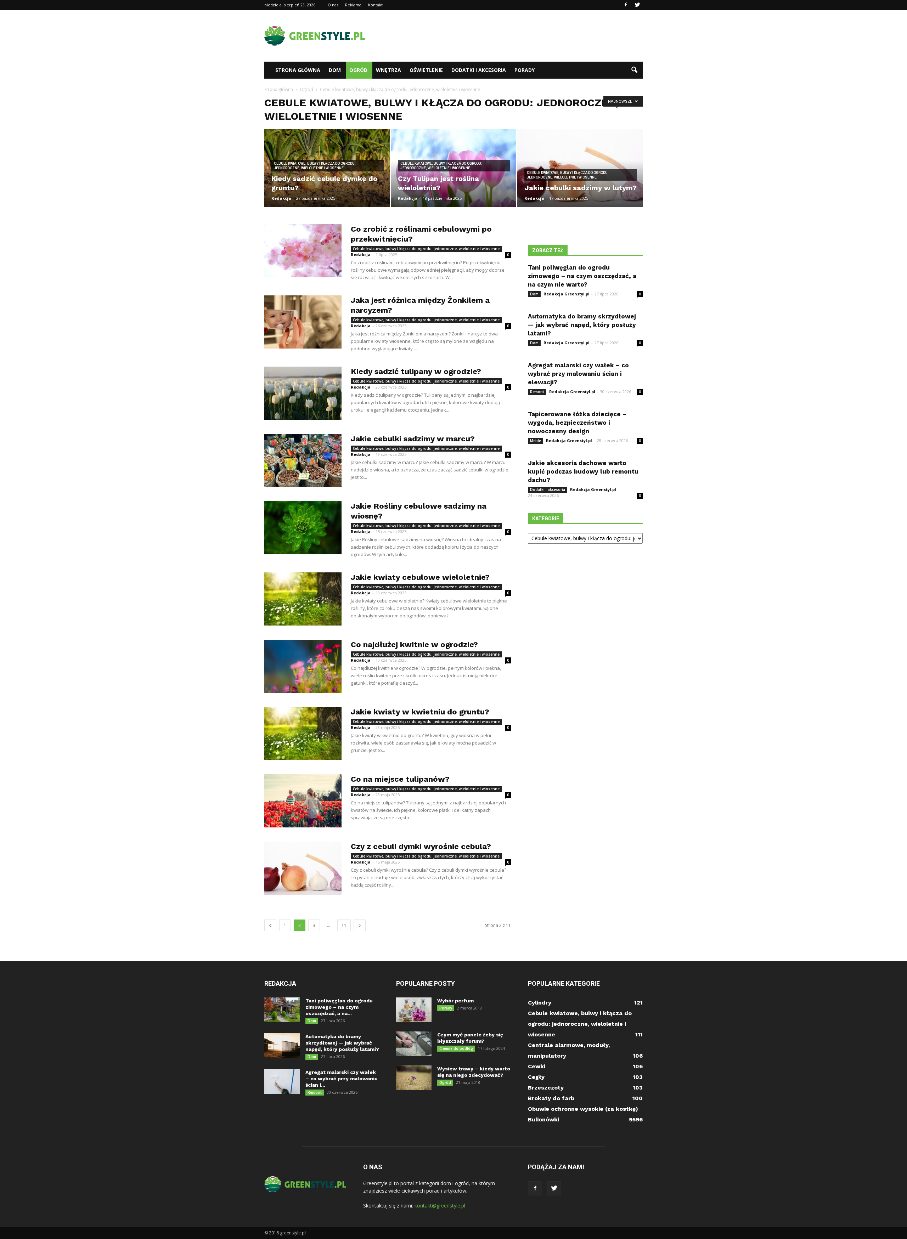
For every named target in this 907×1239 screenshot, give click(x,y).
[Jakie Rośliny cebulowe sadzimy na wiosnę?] (303, 527)
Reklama (353, 4)
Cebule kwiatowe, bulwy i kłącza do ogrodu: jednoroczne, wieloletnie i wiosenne (315, 166)
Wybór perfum (455, 1000)
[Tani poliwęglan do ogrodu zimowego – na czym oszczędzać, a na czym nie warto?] (282, 1009)
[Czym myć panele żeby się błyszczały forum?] (414, 1043)
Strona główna (297, 70)
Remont (537, 391)
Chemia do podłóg (456, 1048)
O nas (333, 4)
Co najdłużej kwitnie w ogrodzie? (414, 644)
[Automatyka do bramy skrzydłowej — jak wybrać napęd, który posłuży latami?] (282, 1045)
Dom (335, 70)
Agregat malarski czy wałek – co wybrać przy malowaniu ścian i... (341, 1078)
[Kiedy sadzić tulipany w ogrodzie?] (303, 393)
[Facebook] (625, 5)
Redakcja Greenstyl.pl (566, 293)
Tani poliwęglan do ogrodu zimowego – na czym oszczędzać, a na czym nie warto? (582, 276)
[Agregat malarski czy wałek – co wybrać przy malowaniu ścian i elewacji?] (282, 1081)
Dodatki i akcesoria (478, 70)
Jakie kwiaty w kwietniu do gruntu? (420, 711)
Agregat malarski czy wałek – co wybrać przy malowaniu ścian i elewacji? (578, 374)
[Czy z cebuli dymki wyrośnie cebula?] (303, 868)
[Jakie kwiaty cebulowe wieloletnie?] (303, 599)
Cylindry (539, 1002)
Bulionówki (543, 1119)
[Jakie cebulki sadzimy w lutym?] (580, 168)
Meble (535, 440)
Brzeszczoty (546, 1087)
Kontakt (375, 4)
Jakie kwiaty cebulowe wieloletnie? (420, 577)
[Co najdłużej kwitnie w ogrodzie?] (303, 666)
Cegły (536, 1077)
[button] (634, 70)
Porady (524, 70)
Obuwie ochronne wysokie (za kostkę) (583, 1108)
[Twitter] (637, 5)
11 (344, 925)
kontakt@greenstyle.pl (440, 1205)
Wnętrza (388, 70)
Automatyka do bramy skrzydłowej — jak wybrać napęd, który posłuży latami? (582, 325)
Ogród (358, 70)
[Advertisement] (514, 36)
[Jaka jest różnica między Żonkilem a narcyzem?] (303, 322)
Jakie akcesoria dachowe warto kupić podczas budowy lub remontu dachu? (583, 471)
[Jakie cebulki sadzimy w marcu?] (303, 460)
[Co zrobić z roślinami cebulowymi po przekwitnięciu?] (303, 250)
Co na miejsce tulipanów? (400, 779)
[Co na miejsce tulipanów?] (303, 800)
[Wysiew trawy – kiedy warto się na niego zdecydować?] (414, 1077)
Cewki (536, 1066)
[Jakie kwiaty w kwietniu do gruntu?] (303, 733)
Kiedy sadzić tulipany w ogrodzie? (416, 371)
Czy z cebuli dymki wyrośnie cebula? (421, 846)
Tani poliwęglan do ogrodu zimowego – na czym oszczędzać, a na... (339, 1007)
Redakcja (281, 198)
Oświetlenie (426, 70)
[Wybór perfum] (414, 1009)
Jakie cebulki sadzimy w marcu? (413, 438)
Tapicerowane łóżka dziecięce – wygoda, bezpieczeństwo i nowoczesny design (577, 423)
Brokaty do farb (551, 1098)
